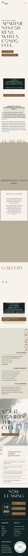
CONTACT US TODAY (10, 434)
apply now (18, 508)
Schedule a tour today (14, 95)
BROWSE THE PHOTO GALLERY (11, 319)
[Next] (16, 224)
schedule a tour (10, 55)
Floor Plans (4, 531)
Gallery (3, 528)
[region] (14, 208)
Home (3, 526)
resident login (18, 513)
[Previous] (12, 224)
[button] (3, 282)
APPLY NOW (8, 51)
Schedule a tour (19, 503)
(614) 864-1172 (5, 545)
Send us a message (6, 547)
